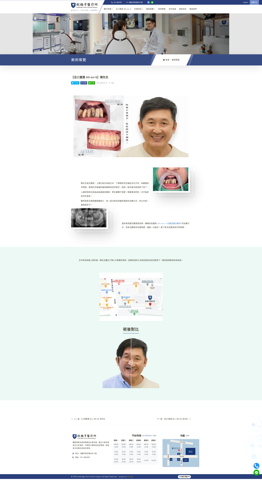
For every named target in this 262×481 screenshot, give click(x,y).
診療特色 (138, 9)
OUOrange (130, 477)
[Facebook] (148, 2)
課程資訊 (182, 9)
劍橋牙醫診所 (185, 477)
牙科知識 (172, 9)
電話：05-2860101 (82, 457)
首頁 (167, 60)
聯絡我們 (193, 9)
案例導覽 (162, 9)
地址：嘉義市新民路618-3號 (86, 453)
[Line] (152, 2)
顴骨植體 (150, 9)
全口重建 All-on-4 (123, 9)
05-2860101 (118, 2)
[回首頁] (84, 7)
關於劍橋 (107, 9)
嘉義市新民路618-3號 (136, 2)
